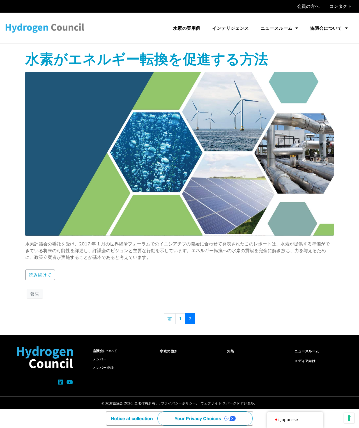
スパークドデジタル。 (239, 403)
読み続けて (40, 275)
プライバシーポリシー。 (180, 403)
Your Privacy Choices (197, 418)
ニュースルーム (277, 28)
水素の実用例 (187, 28)
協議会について (326, 28)
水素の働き (169, 351)
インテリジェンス (230, 28)
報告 (34, 294)
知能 (230, 351)
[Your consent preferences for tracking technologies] (349, 418)
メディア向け (305, 361)
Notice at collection (132, 418)
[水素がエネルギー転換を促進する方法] (179, 153)
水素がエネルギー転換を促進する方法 (146, 59)
